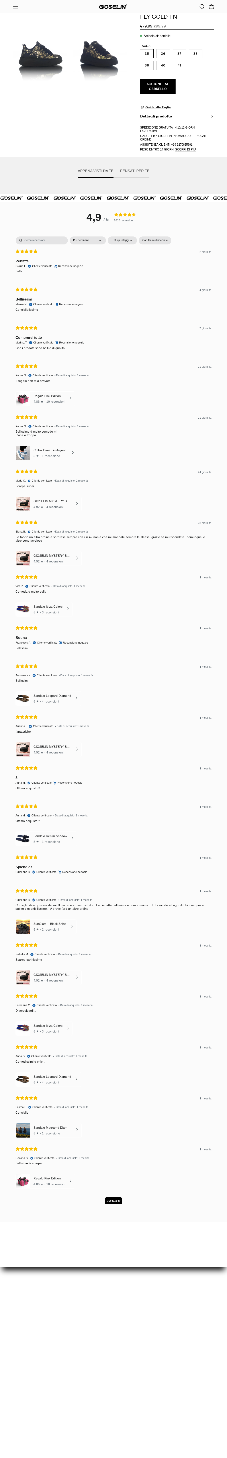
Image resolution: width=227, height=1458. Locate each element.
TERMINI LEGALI (28, 1424)
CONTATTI (22, 1432)
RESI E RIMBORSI (29, 1382)
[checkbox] (155, 240)
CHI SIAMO (23, 1390)
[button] (202, 7)
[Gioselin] (113, 6)
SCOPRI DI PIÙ (185, 149)
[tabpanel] (113, 722)
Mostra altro (113, 1200)
